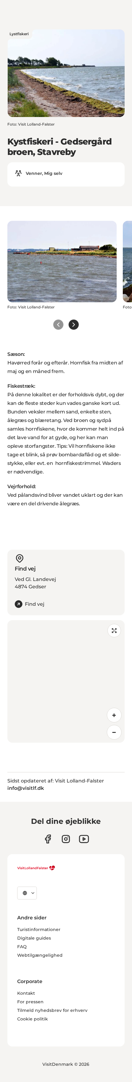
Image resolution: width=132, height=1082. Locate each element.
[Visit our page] (47, 839)
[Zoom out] (114, 732)
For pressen (30, 1002)
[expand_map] (114, 630)
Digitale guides (34, 938)
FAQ (22, 946)
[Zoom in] (114, 715)
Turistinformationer (38, 929)
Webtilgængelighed (40, 955)
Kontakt (26, 993)
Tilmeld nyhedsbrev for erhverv (52, 1010)
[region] (66, 681)
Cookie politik (32, 1019)
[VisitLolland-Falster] (36, 868)
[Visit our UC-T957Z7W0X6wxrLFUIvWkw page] (84, 839)
